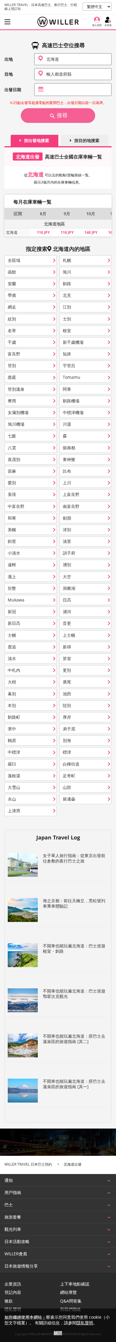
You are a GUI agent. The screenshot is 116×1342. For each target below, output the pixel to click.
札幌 (67, 260)
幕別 (12, 694)
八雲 (12, 448)
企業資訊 (12, 1284)
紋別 (12, 319)
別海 (67, 740)
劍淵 (67, 518)
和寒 (12, 518)
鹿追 (12, 647)
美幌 (12, 529)
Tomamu (71, 377)
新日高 (14, 623)
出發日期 (12, 89)
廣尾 (67, 682)
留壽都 (69, 448)
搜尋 (62, 115)
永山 (12, 799)
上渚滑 (14, 810)
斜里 (12, 541)
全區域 (14, 260)
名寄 (12, 330)
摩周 (12, 401)
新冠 (12, 611)
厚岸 (67, 717)
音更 (67, 623)
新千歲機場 (73, 342)
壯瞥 (12, 588)
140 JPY (90, 232)
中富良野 (16, 506)
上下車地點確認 (74, 1284)
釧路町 (14, 717)
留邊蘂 (69, 799)
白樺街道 (71, 764)
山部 (67, 787)
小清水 (14, 553)
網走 (12, 307)
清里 (67, 541)
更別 (67, 670)
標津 (67, 752)
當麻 (12, 471)
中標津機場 (73, 412)
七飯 (12, 436)
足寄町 (69, 775)
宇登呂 (69, 365)
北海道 (12, 232)
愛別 (12, 482)
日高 (67, 600)
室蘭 (12, 283)
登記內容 (12, 1292)
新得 (67, 647)
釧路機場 (71, 401)
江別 (67, 307)
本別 (12, 705)
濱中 (12, 729)
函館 (12, 272)
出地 (8, 59)
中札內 (14, 670)
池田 (67, 694)
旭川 (67, 272)
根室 (67, 330)
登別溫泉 (16, 389)
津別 (67, 529)
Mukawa (16, 600)
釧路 (67, 283)
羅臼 (12, 764)
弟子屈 (69, 729)
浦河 (67, 611)
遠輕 (12, 564)
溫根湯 (14, 775)
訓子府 (69, 553)
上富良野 (71, 494)
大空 (67, 576)
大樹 (12, 682)
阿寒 (67, 389)
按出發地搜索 (36, 140)
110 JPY (43, 232)
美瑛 (12, 494)
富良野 (14, 354)
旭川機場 (16, 424)
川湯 (67, 424)
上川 (67, 482)
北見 (67, 295)
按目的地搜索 (86, 140)
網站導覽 (68, 1292)
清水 (12, 658)
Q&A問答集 (70, 1301)
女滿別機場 (18, 412)
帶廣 (12, 295)
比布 (67, 471)
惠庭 (12, 377)
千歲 (12, 342)
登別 (12, 365)
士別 (67, 319)
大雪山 (14, 787)
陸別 (67, 705)
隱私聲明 (84, 1323)
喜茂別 (14, 459)
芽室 (67, 658)
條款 (8, 1301)
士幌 (12, 635)
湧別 (67, 564)
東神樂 (69, 459)
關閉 (58, 1333)
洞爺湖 (69, 588)
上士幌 (69, 635)
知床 (67, 354)
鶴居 (12, 740)
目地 (8, 74)
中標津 (14, 752)
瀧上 (12, 576)
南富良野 (71, 506)
